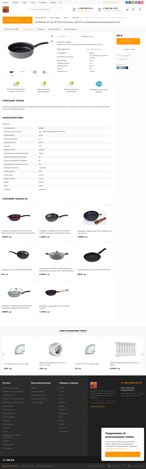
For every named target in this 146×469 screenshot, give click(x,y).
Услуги (32, 2)
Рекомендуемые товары (39, 399)
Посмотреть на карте (97, 406)
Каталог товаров (12, 20)
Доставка (62, 409)
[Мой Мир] (123, 67)
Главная (5, 2)
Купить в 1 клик (129, 49)
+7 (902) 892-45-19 (27, 466)
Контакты (62, 428)
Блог (60, 417)
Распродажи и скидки (38, 395)
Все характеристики (94, 49)
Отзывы (15, 2)
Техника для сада (8, 424)
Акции (24, 2)
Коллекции (43, 2)
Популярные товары (37, 391)
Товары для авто (8, 444)
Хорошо (122, 454)
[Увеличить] (28, 49)
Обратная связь (11, 466)
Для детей (6, 441)
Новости (62, 420)
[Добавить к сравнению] (52, 41)
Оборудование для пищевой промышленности (11, 436)
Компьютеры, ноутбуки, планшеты (13, 402)
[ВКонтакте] (118, 67)
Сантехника (6, 420)
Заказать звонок (84, 10)
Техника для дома (8, 406)
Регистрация (112, 2)
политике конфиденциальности (116, 448)
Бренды (53, 2)
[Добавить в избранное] (52, 36)
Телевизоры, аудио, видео (11, 388)
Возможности (63, 431)
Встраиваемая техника (10, 413)
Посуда (5, 431)
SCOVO (92, 53)
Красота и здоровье (9, 417)
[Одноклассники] (120, 67)
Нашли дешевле (124, 56)
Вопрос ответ (63, 413)
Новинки (33, 388)
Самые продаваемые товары (73, 331)
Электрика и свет (8, 395)
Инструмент (6, 428)
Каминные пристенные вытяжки (13, 399)
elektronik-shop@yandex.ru (128, 389)
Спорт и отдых (7, 448)
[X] (126, 67)
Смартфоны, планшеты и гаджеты (13, 391)
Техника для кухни (8, 409)
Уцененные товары (37, 402)
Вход (105, 2)
